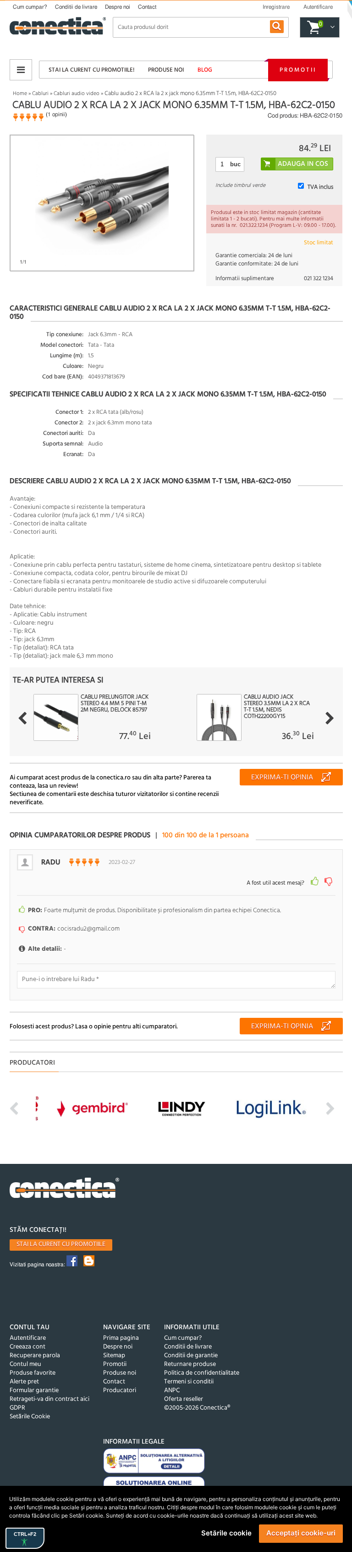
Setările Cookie (30, 1416)
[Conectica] (65, 1189)
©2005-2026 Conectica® (197, 1408)
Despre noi (117, 7)
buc (235, 164)
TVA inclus (320, 187)
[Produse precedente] (22, 718)
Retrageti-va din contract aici (49, 1399)
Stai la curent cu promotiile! (91, 70)
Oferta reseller (183, 1399)
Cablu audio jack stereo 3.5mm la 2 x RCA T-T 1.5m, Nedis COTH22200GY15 (277, 707)
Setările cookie (226, 1533)
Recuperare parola (35, 1355)
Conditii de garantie (191, 1355)
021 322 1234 (318, 278)
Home (20, 93)
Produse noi (166, 70)
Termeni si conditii (189, 1382)
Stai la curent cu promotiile (60, 1244)
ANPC (172, 1390)
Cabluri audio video (76, 93)
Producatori (119, 1390)
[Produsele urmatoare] (330, 718)
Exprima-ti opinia (282, 778)
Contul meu (25, 1364)
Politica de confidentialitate (201, 1373)
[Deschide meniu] (21, 69)
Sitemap (114, 1355)
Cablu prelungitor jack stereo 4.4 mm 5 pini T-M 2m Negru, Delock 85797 (114, 703)
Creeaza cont (27, 1347)
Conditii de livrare (76, 7)
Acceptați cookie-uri (301, 1533)
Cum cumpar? (30, 7)
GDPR (17, 1408)
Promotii (298, 70)
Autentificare (28, 1338)
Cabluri (40, 93)
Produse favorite (32, 1373)
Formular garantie (34, 1390)
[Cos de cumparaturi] (331, 27)
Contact (147, 7)
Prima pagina (121, 1338)
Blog (205, 70)
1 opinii (56, 114)
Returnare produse (190, 1364)
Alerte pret (24, 1382)
